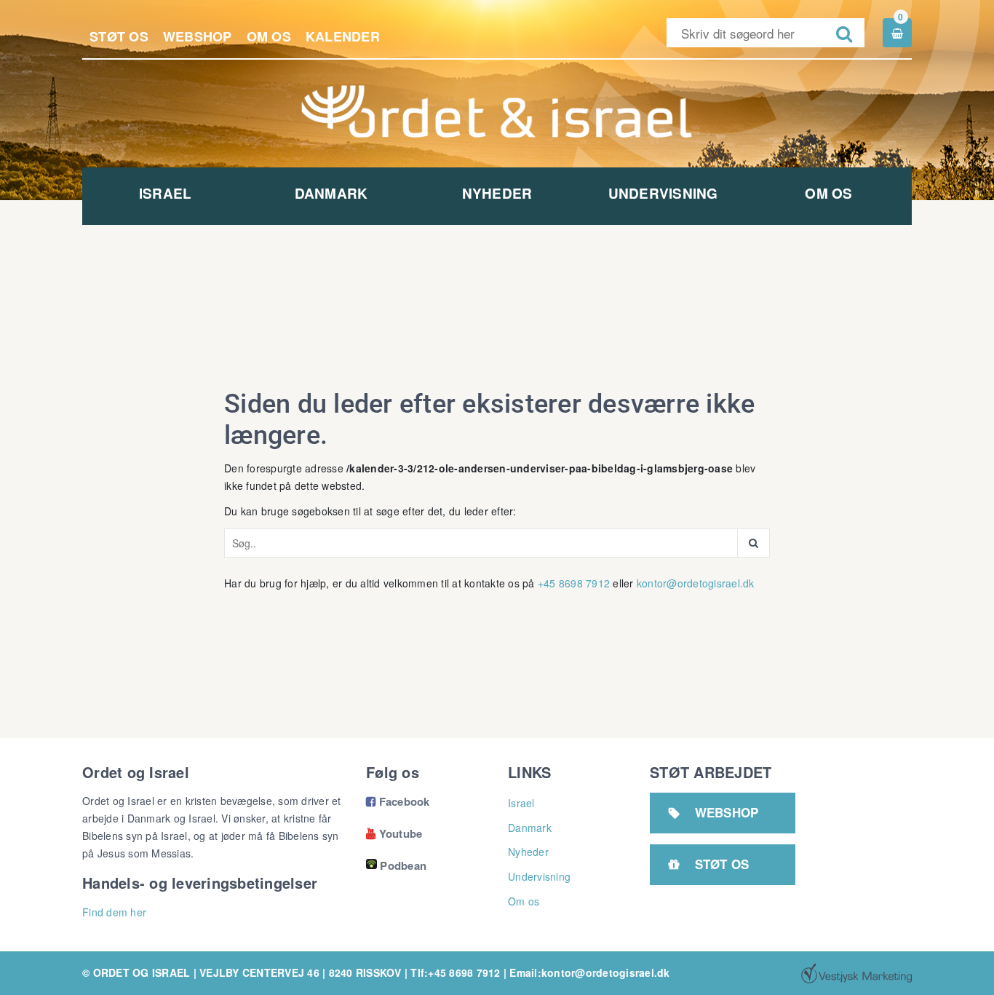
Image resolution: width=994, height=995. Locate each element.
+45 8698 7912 (574, 583)
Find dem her (114, 912)
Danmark (331, 193)
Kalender (343, 36)
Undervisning (663, 193)
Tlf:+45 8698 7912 (455, 972)
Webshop (197, 36)
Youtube (394, 833)
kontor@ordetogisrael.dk (696, 583)
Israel (165, 193)
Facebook (398, 801)
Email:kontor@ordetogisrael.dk (589, 972)
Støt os (119, 36)
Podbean (403, 865)
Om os (269, 36)
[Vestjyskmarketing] (856, 973)
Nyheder (497, 193)
